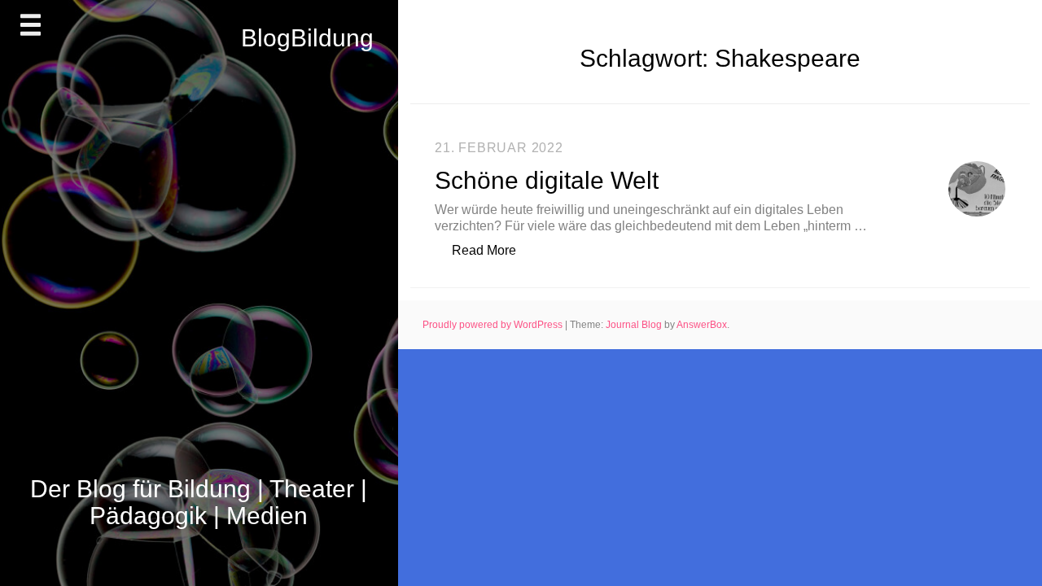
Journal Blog (635, 324)
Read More (492, 250)
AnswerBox (701, 324)
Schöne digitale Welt (547, 180)
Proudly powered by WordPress (493, 324)
